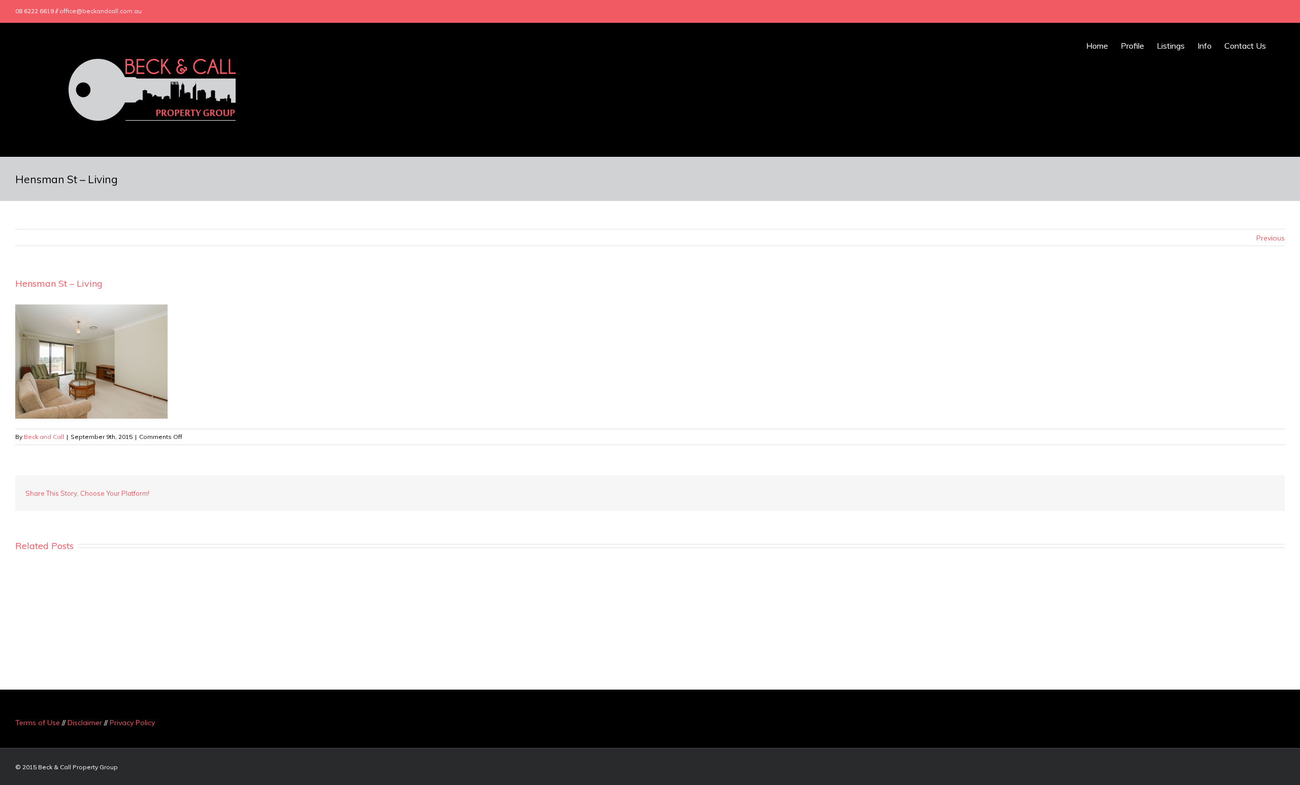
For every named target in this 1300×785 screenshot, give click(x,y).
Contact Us (1245, 46)
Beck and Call (44, 436)
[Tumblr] (1180, 493)
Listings (1171, 46)
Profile (1132, 46)
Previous (1270, 238)
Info (1204, 46)
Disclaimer (85, 722)
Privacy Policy (132, 722)
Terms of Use (37, 722)
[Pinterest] (1164, 493)
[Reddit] (1229, 493)
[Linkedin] (1255, 11)
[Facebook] (1207, 11)
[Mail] (1272, 11)
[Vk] (1245, 493)
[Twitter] (1223, 11)
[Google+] (1239, 11)
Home (1097, 46)
